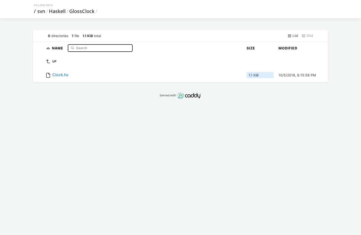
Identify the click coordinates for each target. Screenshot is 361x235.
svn (41, 11)
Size (251, 48)
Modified (287, 48)
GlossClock (82, 11)
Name (58, 48)
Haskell (57, 11)
